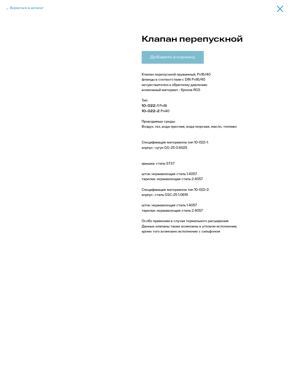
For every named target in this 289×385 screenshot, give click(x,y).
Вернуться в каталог (26, 8)
